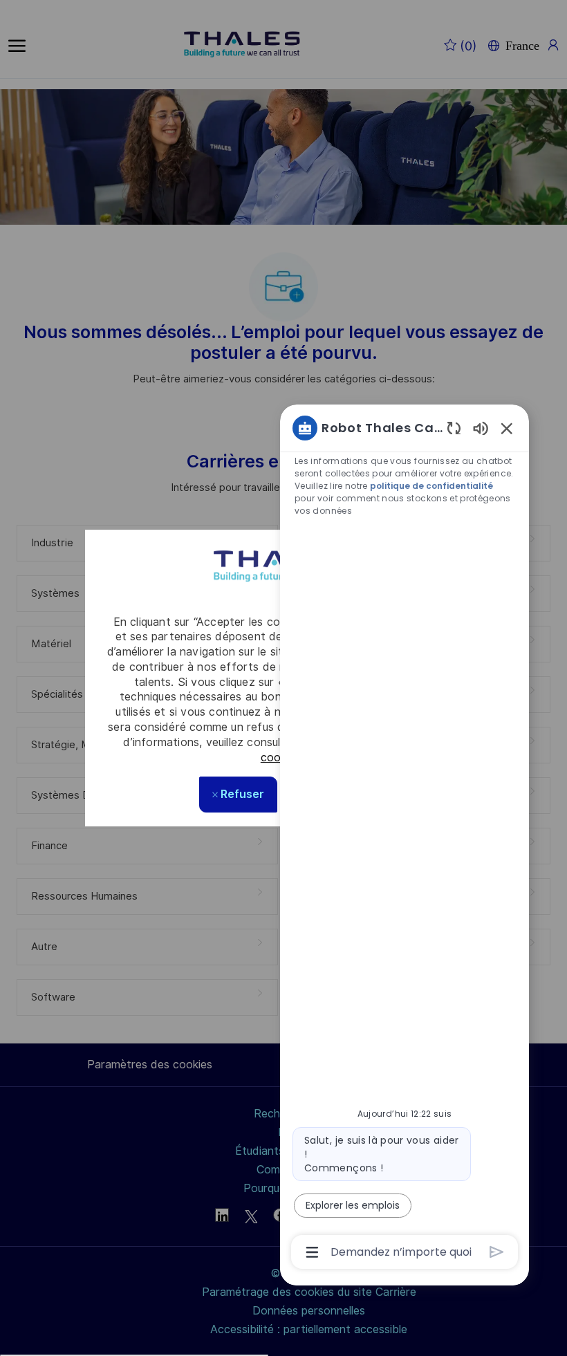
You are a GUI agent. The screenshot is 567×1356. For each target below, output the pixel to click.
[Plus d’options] (312, 1252)
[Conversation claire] (454, 427)
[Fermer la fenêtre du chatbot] (507, 428)
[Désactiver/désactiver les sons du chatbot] (480, 428)
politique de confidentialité (431, 486)
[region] (404, 839)
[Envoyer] (496, 1252)
